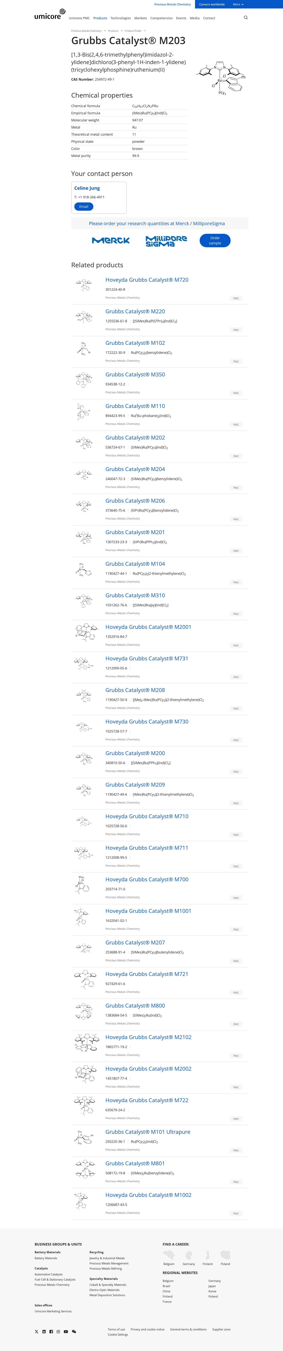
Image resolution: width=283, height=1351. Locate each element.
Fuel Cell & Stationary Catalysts (55, 1279)
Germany (189, 1264)
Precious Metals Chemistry (86, 31)
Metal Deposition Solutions (107, 1295)
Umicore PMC (79, 18)
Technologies (121, 18)
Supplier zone (221, 1329)
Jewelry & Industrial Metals (107, 1258)
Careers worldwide (212, 4)
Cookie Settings (118, 1334)
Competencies (161, 18)
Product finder (133, 31)
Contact (209, 18)
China (166, 1291)
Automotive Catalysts (49, 1274)
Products (100, 18)
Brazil (166, 1286)
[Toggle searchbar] (245, 17)
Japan (212, 1286)
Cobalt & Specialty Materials (108, 1285)
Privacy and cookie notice (147, 1329)
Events (181, 18)
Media (195, 18)
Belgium (168, 1264)
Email (83, 206)
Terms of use (116, 1329)
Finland (208, 1264)
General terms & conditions (188, 1329)
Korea (212, 1291)
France (167, 1301)
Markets (140, 18)
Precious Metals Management (109, 1263)
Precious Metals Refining (106, 1268)
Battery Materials (46, 1258)
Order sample (215, 240)
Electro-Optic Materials (105, 1290)
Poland (225, 1264)
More (236, 4)
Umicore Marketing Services (53, 1311)
